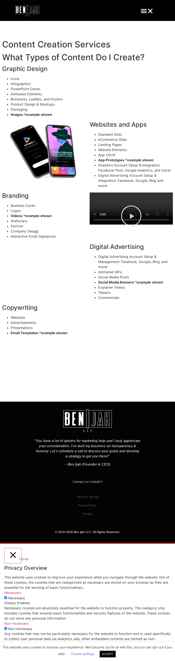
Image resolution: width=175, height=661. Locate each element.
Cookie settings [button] (82, 654)
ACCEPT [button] (107, 654)
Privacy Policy (87, 505)
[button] (147, 11)
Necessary (16, 598)
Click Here (23, 378)
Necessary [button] (12, 592)
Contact (87, 514)
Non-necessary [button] (16, 623)
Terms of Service (87, 496)
